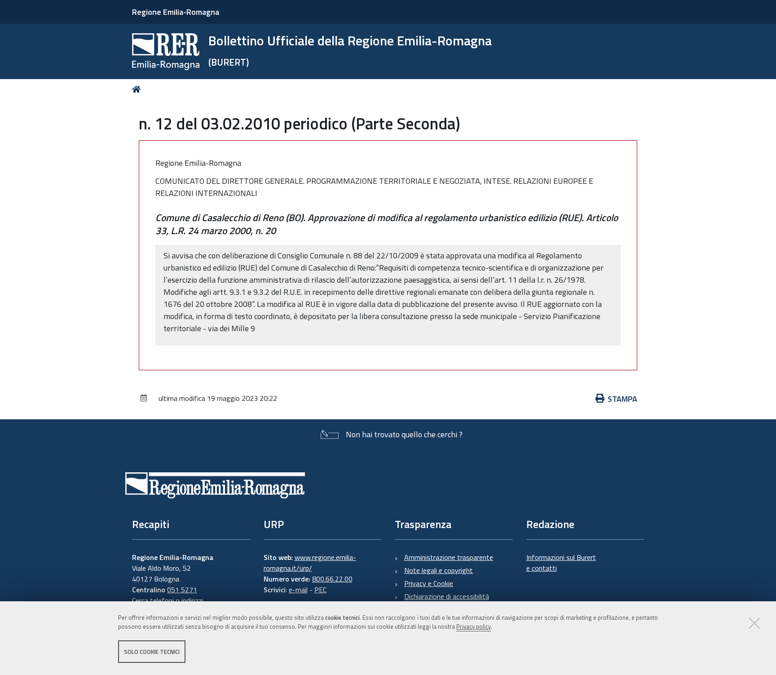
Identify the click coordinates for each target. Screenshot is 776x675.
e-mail (298, 589)
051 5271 (182, 589)
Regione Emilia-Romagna (175, 12)
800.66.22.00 (332, 578)
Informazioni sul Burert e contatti (561, 562)
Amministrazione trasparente (448, 557)
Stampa (622, 399)
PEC (320, 589)
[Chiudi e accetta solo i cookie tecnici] (754, 623)
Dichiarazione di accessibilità (446, 596)
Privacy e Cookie (428, 583)
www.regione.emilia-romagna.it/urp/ (310, 562)
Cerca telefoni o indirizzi (167, 600)
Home (138, 89)
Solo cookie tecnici (152, 651)
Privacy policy (473, 626)
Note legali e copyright (438, 570)
